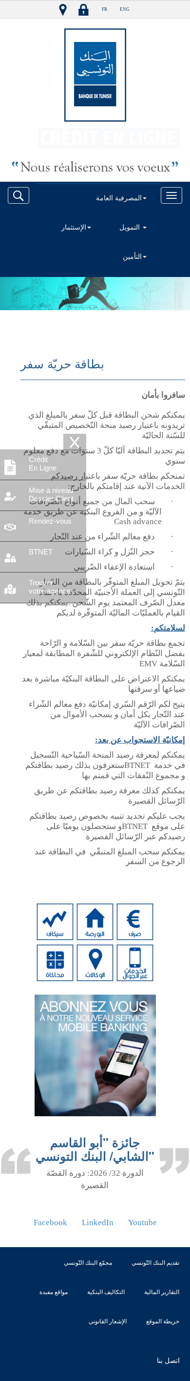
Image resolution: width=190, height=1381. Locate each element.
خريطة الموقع (162, 1321)
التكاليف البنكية (106, 1292)
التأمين (132, 257)
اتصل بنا (168, 1361)
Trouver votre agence (49, 586)
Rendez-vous (50, 521)
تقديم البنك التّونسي (155, 1262)
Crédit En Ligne (43, 463)
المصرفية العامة (119, 198)
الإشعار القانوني (108, 1321)
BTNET (41, 552)
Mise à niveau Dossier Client (51, 494)
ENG (125, 9)
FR (104, 9)
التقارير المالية (161, 1292)
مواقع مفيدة (53, 1292)
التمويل (130, 227)
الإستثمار (73, 227)
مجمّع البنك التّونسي (88, 1262)
